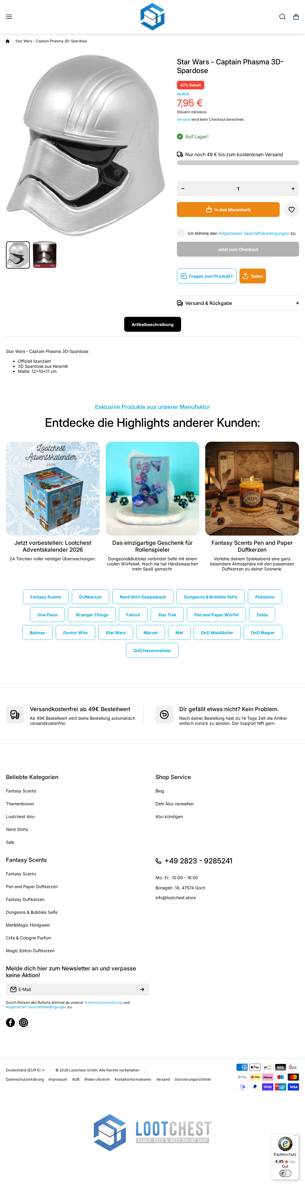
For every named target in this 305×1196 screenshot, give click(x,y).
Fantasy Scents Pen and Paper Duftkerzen (252, 546)
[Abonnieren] (142, 989)
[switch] (285, 1173)
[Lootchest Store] (152, 16)
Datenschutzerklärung (103, 1002)
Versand (184, 119)
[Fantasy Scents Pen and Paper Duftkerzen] (252, 489)
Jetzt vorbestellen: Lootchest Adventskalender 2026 (52, 546)
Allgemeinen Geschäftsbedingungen (254, 233)
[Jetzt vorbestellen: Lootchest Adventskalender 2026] (53, 489)
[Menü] (295, 1137)
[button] (296, 17)
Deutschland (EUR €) (23, 1070)
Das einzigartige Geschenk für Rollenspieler (152, 546)
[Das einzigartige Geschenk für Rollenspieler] (153, 489)
